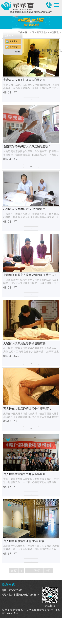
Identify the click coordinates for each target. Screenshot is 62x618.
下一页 (37, 570)
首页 (31, 32)
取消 (45, 66)
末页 (48, 570)
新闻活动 (41, 32)
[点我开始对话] (12, 22)
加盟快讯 (54, 32)
